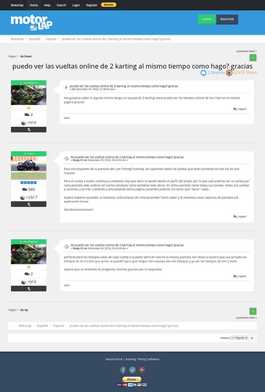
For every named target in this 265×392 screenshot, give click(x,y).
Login (76, 5)
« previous (242, 51)
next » (253, 51)
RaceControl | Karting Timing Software (132, 359)
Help (47, 5)
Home (34, 5)
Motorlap (17, 5)
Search (61, 5)
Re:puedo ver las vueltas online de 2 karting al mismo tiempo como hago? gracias (127, 157)
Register (92, 5)
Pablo (31, 153)
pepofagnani (30, 82)
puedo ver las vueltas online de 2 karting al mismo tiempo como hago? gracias (124, 86)
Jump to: (225, 338)
